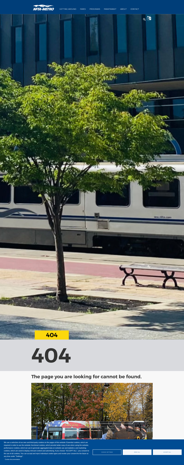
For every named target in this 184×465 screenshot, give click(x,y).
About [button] (123, 9)
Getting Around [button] (68, 9)
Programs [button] (95, 9)
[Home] (43, 7)
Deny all (137, 452)
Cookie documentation (12, 459)
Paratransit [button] (110, 9)
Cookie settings (107, 452)
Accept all (167, 452)
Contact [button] (135, 9)
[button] (144, 19)
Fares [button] (83, 9)
